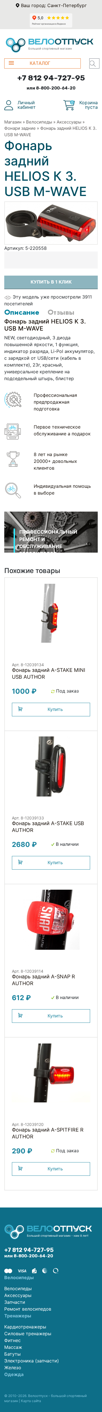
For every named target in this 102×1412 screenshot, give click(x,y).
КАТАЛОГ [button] (40, 63)
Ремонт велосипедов (27, 1309)
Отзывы (61, 312)
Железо (12, 1367)
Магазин (13, 122)
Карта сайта (31, 1401)
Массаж (13, 1347)
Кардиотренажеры (25, 1327)
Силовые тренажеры (27, 1333)
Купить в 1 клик (51, 282)
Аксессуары (69, 122)
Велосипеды (39, 122)
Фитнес (12, 1340)
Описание (21, 312)
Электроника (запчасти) (31, 1361)
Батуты (12, 1354)
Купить (55, 709)
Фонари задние (20, 128)
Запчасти (14, 1302)
